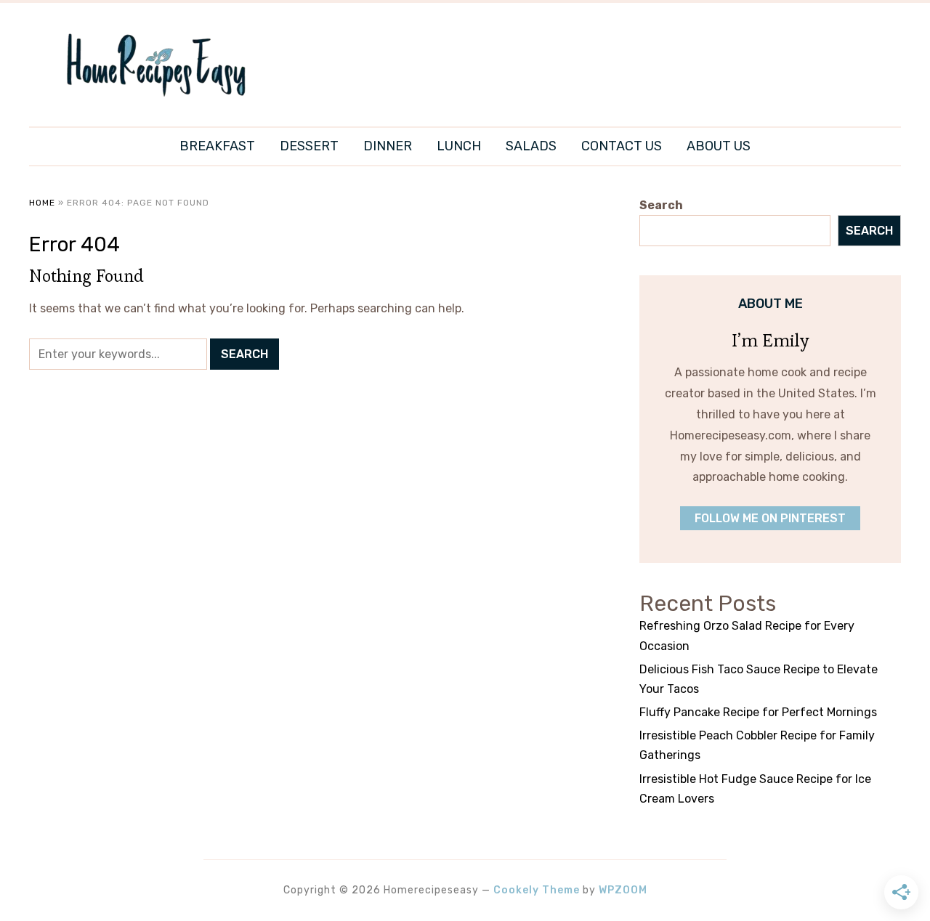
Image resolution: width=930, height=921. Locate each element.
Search (661, 205)
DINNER (387, 146)
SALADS (531, 146)
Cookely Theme (536, 890)
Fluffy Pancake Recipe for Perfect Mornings (758, 712)
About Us (719, 146)
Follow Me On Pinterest (770, 518)
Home (42, 203)
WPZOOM (623, 890)
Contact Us (621, 146)
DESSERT (309, 146)
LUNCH (459, 146)
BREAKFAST (217, 146)
